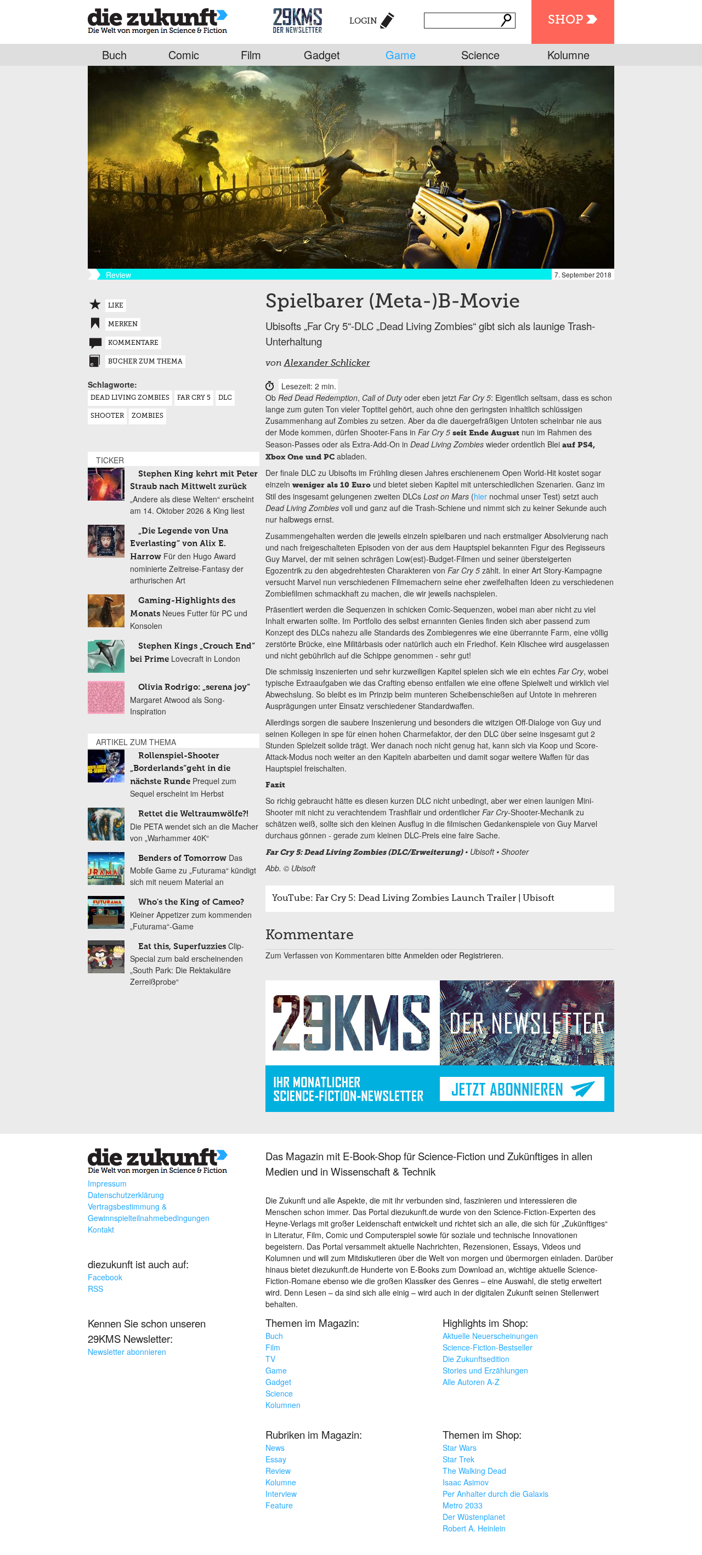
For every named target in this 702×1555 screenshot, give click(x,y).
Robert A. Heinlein (474, 1528)
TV (270, 1358)
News (275, 1447)
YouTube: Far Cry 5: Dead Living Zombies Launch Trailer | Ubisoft (413, 898)
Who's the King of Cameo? (191, 902)
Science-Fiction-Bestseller (488, 1347)
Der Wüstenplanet (474, 1516)
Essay (275, 1459)
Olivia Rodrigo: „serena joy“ (194, 687)
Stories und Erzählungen (485, 1370)
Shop (565, 20)
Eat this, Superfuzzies (182, 947)
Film (251, 55)
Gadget (322, 55)
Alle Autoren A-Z (471, 1381)
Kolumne (568, 55)
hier (480, 496)
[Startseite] (158, 19)
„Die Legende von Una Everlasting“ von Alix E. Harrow (179, 544)
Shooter (107, 416)
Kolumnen (283, 1404)
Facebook (105, 1277)
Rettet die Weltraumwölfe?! (193, 814)
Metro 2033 (463, 1505)
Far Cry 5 (194, 398)
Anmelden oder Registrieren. (453, 955)
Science (480, 55)
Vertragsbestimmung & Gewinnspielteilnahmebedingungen (149, 1212)
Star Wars (460, 1447)
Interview (281, 1493)
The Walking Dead (474, 1470)
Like (115, 306)
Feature (279, 1505)
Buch (114, 55)
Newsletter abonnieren (127, 1351)
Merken (123, 324)
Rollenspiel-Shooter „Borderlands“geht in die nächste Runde (180, 769)
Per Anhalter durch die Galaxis (495, 1493)
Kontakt (101, 1229)
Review (278, 1470)
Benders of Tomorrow (182, 858)
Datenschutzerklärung (126, 1194)
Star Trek (458, 1459)
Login (363, 21)
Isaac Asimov (466, 1482)
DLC (225, 398)
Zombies (147, 416)
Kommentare (133, 343)
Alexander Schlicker (327, 363)
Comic (183, 55)
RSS (95, 1288)
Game (401, 55)
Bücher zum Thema (145, 362)
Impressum (107, 1183)
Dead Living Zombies (129, 398)
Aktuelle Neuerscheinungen (490, 1335)
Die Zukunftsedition (476, 1358)
